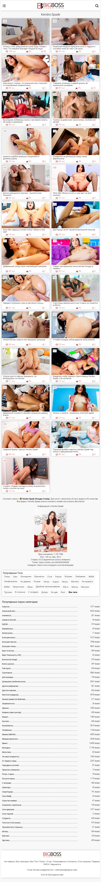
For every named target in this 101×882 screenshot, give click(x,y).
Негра (46, 581)
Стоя (49, 576)
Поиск (42, 862)
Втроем (68, 576)
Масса (75, 587)
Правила (96, 862)
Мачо (65, 587)
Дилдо (44, 592)
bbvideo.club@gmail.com (43, 870)
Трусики (8, 592)
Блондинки (26, 576)
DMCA (46, 864)
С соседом (33, 592)
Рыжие (37, 581)
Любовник (80, 576)
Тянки (7, 576)
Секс (15, 576)
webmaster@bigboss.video (66, 870)
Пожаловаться (59, 862)
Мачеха (75, 581)
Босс (63, 592)
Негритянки (18, 587)
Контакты (72, 862)
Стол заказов (84, 862)
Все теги (73, 592)
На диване (25, 581)
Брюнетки (39, 576)
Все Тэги (34, 862)
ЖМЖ (91, 576)
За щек (54, 592)
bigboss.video (57, 875)
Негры (65, 581)
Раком (58, 576)
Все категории (22, 862)
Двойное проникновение (48, 586)
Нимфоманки (10, 581)
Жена (30, 587)
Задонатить (55, 864)
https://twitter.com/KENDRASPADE (54, 562)
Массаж (85, 587)
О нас (49, 862)
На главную (9, 862)
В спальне (20, 592)
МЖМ (7, 587)
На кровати (87, 581)
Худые (55, 581)
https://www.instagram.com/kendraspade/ (55, 565)
